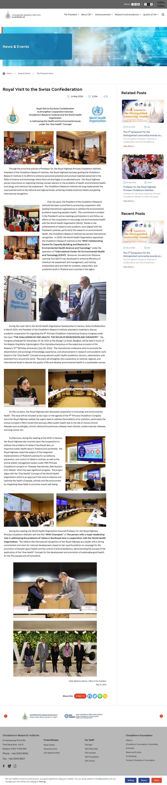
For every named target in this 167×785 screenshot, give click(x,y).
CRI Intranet (90, 752)
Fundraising (131, 756)
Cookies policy (101, 779)
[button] (5, 716)
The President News (45, 73)
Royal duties (49, 744)
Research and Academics (127, 14)
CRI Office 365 (91, 748)
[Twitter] (95, 696)
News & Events (24, 73)
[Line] (100, 696)
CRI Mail (88, 744)
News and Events (133, 752)
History (129, 740)
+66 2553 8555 (19, 753)
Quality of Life (150, 14)
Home (9, 73)
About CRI (86, 14)
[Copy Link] (105, 696)
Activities (130, 748)
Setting (131, 780)
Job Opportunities (52, 752)
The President (70, 14)
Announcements (103, 14)
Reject (144, 780)
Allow (156, 780)
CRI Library (90, 760)
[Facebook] (89, 696)
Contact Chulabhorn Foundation (140, 760)
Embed (79, 696)
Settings (42, 781)
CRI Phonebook (92, 756)
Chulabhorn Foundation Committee (142, 744)
